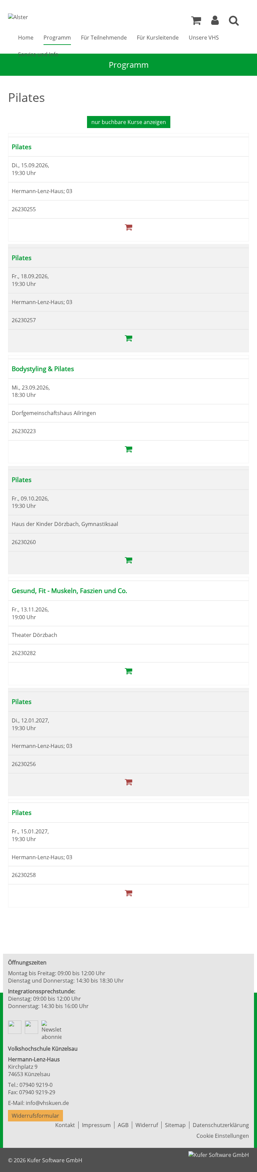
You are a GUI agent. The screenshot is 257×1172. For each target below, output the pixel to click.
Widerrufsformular (35, 1115)
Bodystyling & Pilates (43, 368)
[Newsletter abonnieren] (51, 1031)
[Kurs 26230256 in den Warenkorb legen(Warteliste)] (128, 781)
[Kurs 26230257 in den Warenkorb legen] (128, 337)
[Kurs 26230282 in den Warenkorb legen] (128, 670)
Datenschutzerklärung (221, 1125)
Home (25, 37)
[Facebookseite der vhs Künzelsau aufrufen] (14, 1027)
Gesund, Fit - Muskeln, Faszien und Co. (69, 590)
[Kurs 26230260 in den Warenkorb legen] (128, 559)
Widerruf (147, 1125)
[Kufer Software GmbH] (218, 1152)
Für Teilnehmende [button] (104, 37)
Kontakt (65, 1125)
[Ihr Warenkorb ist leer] (196, 22)
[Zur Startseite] (18, 17)
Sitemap (175, 1125)
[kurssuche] (234, 22)
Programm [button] (57, 37)
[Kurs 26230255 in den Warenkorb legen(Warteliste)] (128, 226)
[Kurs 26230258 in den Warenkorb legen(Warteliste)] (128, 892)
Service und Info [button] (38, 54)
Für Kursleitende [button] (158, 37)
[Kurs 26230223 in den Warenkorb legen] (128, 448)
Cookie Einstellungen (222, 1135)
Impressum (96, 1125)
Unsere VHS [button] (204, 37)
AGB (123, 1125)
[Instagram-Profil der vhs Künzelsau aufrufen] (31, 1027)
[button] (215, 22)
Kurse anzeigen (128, 122)
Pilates (21, 146)
